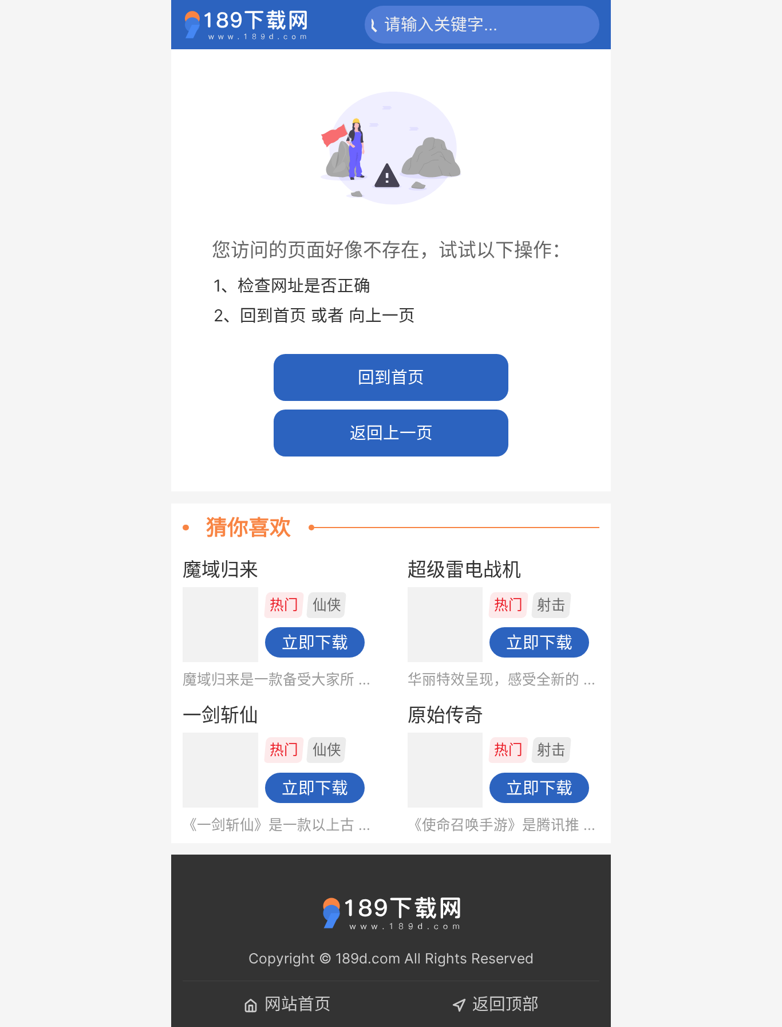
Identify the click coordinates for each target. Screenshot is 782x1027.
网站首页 (297, 1004)
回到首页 (391, 377)
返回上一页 (391, 433)
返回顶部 (505, 1004)
